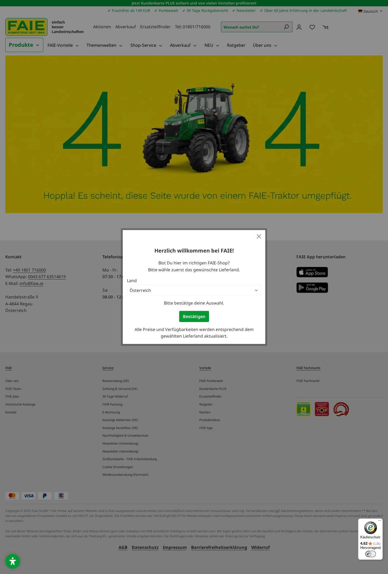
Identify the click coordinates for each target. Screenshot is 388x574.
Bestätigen (194, 316)
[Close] (259, 236)
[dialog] (194, 287)
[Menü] (379, 522)
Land (132, 280)
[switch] (370, 554)
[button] (12, 561)
